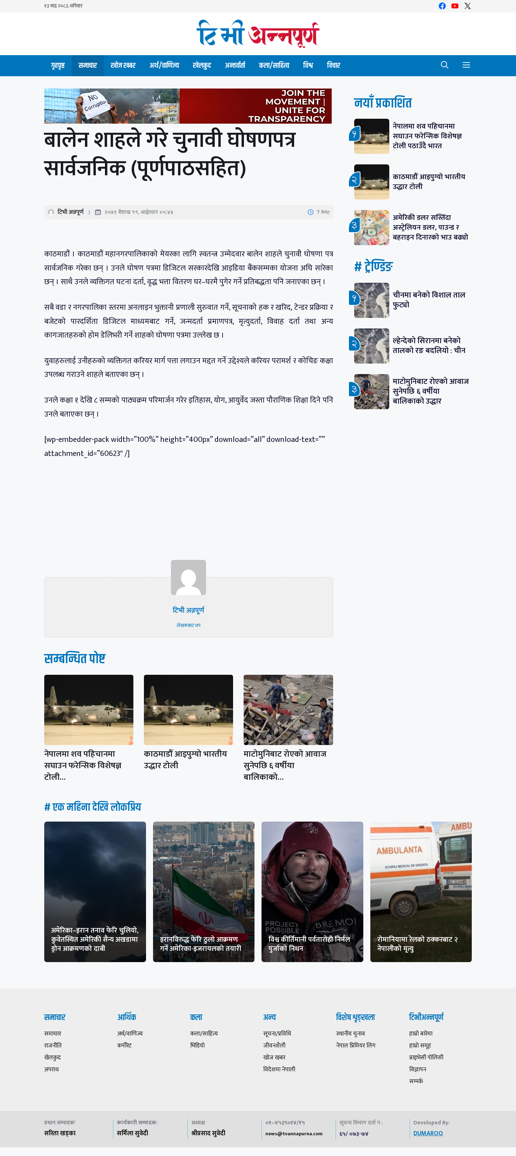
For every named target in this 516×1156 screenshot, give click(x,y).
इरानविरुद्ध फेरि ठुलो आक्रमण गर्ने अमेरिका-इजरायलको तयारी (200, 944)
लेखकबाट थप (188, 625)
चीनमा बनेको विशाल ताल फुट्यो (429, 300)
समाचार (88, 65)
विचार (333, 65)
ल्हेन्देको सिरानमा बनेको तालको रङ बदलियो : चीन (429, 345)
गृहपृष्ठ (58, 65)
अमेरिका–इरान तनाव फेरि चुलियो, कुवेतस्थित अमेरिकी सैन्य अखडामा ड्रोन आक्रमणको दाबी (95, 940)
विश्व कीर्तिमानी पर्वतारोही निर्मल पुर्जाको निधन (309, 944)
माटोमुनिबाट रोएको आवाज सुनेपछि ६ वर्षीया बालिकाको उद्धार (431, 391)
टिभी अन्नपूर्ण (71, 212)
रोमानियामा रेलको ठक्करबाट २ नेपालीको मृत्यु (417, 944)
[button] (445, 65)
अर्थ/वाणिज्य (164, 65)
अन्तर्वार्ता (235, 65)
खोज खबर (123, 65)
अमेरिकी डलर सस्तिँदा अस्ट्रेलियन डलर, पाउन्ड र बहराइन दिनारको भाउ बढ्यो (430, 227)
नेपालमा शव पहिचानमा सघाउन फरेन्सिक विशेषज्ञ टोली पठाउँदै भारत (427, 136)
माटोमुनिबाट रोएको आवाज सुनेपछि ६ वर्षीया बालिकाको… (285, 765)
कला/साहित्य (274, 65)
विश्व (308, 65)
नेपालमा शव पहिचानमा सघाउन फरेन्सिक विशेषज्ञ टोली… (82, 765)
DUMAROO (428, 1133)
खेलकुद (202, 65)
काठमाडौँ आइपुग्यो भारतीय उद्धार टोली (185, 760)
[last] (188, 108)
